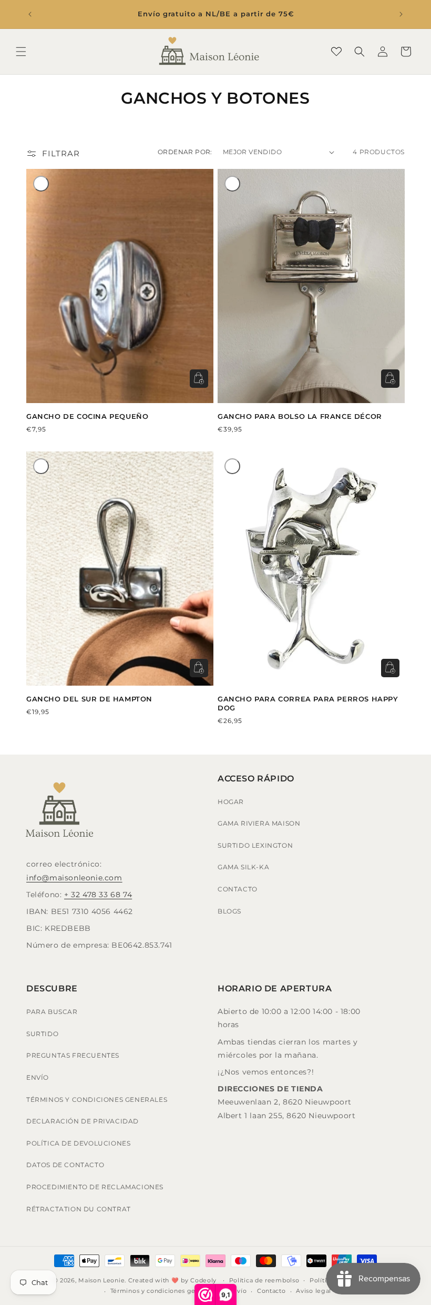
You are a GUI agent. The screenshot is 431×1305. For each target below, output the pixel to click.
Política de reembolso (264, 1280)
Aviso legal (313, 1290)
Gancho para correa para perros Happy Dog (308, 703)
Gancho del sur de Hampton (89, 699)
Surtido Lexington (255, 845)
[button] (21, 51)
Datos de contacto (65, 1165)
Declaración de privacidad (82, 1121)
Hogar (231, 802)
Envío (37, 1077)
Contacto (238, 889)
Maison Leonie (101, 1280)
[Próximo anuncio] (401, 14)
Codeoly (203, 1280)
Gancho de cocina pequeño (87, 416)
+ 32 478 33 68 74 (98, 894)
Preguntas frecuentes (72, 1055)
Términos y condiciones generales (96, 1099)
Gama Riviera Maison (259, 823)
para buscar (52, 1012)
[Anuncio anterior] (30, 14)
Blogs (229, 911)
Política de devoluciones (78, 1143)
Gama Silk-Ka (243, 867)
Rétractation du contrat (78, 1209)
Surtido (42, 1034)
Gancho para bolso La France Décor (300, 416)
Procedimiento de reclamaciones (94, 1187)
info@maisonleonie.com (74, 877)
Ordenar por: (185, 152)
